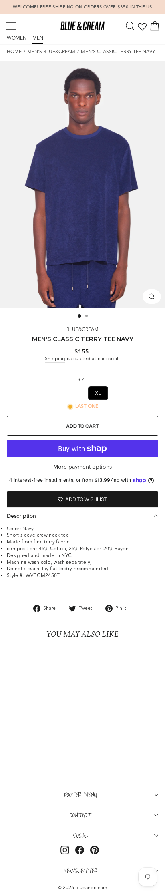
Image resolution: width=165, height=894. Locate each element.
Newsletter (80, 870)
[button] (82, 516)
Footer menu (80, 794)
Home (14, 51)
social (80, 835)
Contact (80, 815)
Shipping (55, 358)
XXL (121, 393)
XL (98, 393)
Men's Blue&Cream (51, 51)
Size (82, 379)
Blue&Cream (82, 329)
